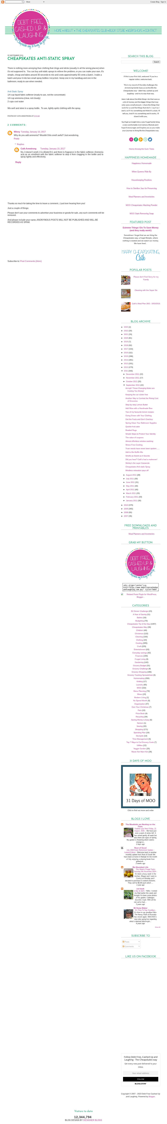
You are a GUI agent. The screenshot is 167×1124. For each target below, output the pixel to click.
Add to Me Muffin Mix (134, 452)
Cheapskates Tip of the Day (138, 624)
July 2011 (130, 479)
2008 (126, 512)
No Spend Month (140, 701)
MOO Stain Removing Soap (142, 213)
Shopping (139, 729)
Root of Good (140, 848)
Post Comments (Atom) (31, 261)
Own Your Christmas (140, 707)
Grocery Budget (139, 665)
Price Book (140, 713)
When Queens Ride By (141, 171)
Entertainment (139, 649)
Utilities (140, 745)
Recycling (140, 717)
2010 (126, 505)
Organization (139, 704)
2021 (126, 334)
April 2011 (130, 489)
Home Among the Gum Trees (141, 149)
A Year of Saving (140, 614)
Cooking (139, 643)
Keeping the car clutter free (137, 395)
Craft (139, 646)
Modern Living (140, 697)
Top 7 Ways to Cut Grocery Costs (140, 742)
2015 (126, 356)
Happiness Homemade (141, 163)
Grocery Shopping (139, 672)
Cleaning (139, 637)
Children (139, 630)
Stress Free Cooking (134, 445)
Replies (20, 144)
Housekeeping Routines (141, 180)
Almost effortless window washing (139, 441)
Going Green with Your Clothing (139, 416)
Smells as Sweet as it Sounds (138, 456)
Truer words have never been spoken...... (143, 448)
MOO (139, 688)
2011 (126, 371)
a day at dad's (139, 891)
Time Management (140, 739)
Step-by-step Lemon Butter (137, 405)
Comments (129, 946)
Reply (16, 138)
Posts (126, 942)
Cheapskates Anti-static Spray (138, 467)
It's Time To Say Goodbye (145, 910)
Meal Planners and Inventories (141, 197)
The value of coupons (134, 437)
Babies (139, 617)
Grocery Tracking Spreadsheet (140, 675)
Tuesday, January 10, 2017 (33, 132)
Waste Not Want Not (139, 752)
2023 (126, 327)
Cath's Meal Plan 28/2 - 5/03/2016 (146, 303)
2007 (126, 516)
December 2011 (133, 374)
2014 (126, 360)
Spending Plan (140, 733)
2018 (126, 345)
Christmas (139, 634)
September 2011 (133, 385)
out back (140, 889)
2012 (126, 367)
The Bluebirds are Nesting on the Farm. (140, 825)
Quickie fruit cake (133, 426)
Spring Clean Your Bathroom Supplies (141, 423)
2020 (126, 338)
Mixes (139, 694)
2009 (126, 509)
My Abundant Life (140, 867)
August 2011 (131, 475)
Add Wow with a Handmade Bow (139, 408)
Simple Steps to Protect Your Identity (141, 434)
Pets (139, 710)
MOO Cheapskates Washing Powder (141, 205)
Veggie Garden (139, 749)
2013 (126, 363)
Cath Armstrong (28, 149)
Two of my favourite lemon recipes (140, 412)
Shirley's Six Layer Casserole (138, 463)
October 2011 (132, 381)
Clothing (139, 640)
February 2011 (132, 497)
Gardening (139, 662)
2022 (126, 331)
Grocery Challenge (140, 669)
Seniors (140, 723)
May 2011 (130, 486)
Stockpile (139, 736)
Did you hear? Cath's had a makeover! (141, 459)
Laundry (139, 685)
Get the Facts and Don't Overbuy (139, 419)
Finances (139, 656)
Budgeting (139, 621)
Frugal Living (140, 659)
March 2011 (131, 493)
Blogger (152, 1096)
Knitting (140, 681)
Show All (157, 927)
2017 (126, 349)
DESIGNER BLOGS (92, 1120)
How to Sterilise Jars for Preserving (142, 188)
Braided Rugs (131, 430)
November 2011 (133, 378)
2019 (126, 342)
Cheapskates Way (139, 627)
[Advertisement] (27, 242)
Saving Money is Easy (140, 720)
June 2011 (130, 482)
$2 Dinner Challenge (139, 611)
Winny (17, 132)
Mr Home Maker (140, 908)
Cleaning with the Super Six (146, 290)
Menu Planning (139, 691)
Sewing (140, 726)
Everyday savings (139, 653)
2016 (126, 353)
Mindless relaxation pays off (137, 470)
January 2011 (132, 500)
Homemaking (139, 678)
